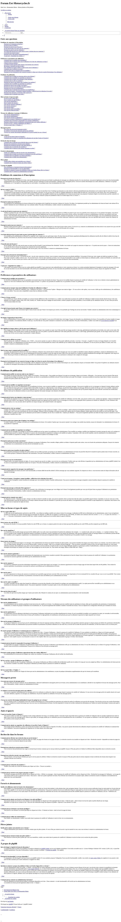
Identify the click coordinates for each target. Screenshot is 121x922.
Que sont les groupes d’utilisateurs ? (13, 117)
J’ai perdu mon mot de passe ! (11, 53)
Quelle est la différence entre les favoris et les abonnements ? (19, 152)
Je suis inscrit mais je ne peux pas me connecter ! (16, 48)
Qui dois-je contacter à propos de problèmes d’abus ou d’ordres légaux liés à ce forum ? (26, 170)
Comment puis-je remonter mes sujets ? (14, 94)
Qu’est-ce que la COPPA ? (11, 45)
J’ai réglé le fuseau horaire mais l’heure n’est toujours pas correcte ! (21, 64)
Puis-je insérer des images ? (11, 103)
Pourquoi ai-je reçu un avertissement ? (14, 88)
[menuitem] (9, 14)
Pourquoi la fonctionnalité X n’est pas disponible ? (17, 168)
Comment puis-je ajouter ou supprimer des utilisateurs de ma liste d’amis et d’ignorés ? (26, 138)
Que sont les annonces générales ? (13, 104)
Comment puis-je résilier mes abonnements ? (15, 157)
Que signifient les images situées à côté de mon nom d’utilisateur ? (21, 67)
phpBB (10, 904)
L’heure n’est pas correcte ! (11, 63)
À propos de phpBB (51, 850)
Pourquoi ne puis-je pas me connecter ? (14, 50)
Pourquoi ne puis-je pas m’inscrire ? (13, 47)
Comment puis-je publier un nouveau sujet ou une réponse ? (19, 76)
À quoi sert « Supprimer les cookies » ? (14, 56)
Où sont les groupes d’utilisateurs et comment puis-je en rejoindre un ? (22, 119)
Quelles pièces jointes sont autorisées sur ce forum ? (17, 161)
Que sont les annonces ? (10, 106)
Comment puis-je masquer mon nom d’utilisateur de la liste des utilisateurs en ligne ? (26, 61)
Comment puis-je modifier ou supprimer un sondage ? (18, 83)
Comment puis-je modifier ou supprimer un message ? (18, 77)
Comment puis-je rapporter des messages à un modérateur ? (19, 89)
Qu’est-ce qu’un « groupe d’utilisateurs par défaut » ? (18, 123)
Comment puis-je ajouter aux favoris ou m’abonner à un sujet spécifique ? (23, 154)
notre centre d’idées (95, 858)
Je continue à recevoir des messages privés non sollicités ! (19, 130)
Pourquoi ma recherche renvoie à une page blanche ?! (18, 145)
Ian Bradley (11, 901)
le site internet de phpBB (107, 320)
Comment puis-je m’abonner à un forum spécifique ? (17, 155)
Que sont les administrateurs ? (11, 114)
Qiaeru (19, 907)
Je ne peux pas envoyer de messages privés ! (15, 129)
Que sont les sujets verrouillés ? (12, 109)
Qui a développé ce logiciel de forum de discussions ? (18, 167)
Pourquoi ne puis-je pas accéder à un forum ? (15, 85)
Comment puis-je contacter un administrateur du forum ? (18, 171)
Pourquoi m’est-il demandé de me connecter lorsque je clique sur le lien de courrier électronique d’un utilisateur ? (33, 72)
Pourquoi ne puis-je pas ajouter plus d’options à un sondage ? (20, 82)
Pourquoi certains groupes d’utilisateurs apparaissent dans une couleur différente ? (25, 122)
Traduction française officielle (8, 907)
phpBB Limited (45, 848)
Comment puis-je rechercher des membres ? (15, 146)
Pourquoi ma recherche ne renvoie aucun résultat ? (17, 144)
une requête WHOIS (33, 869)
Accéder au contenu (6, 10)
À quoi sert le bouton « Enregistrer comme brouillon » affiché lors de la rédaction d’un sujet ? (28, 91)
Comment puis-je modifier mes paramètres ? (15, 60)
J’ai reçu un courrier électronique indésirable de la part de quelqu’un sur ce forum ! (25, 132)
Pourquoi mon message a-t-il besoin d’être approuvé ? (18, 92)
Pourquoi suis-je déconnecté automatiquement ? (16, 54)
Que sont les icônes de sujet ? (11, 110)
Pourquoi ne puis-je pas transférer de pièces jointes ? (17, 86)
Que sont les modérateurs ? (11, 116)
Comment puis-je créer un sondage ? (13, 80)
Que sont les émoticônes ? (10, 101)
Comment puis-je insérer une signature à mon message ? (18, 79)
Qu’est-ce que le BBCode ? (11, 98)
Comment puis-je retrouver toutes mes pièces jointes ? (18, 163)
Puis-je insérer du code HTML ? (12, 100)
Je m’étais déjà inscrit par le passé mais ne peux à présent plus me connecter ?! (24, 51)
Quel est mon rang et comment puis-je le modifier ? (17, 70)
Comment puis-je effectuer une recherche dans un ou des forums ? (21, 142)
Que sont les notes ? (9, 107)
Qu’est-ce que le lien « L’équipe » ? (13, 125)
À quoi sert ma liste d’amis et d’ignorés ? (14, 136)
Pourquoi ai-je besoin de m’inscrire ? (13, 44)
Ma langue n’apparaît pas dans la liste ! (14, 66)
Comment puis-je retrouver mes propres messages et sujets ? (19, 148)
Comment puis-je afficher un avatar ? (13, 69)
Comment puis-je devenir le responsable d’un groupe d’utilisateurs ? (21, 120)
